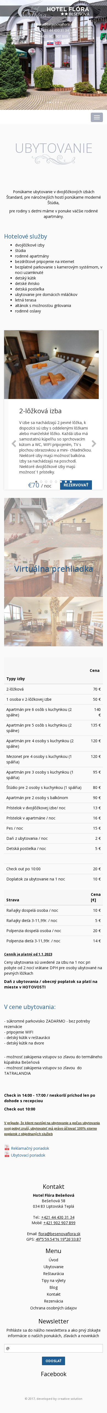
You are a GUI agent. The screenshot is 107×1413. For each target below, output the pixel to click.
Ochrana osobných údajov (53, 1308)
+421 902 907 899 (54, 36)
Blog (53, 1287)
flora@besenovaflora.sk (55, 24)
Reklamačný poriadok (30, 1148)
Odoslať (53, 1361)
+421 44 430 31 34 (55, 30)
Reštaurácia (53, 1273)
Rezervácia (53, 1301)
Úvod (53, 1259)
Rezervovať (76, 484)
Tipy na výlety (53, 1280)
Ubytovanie (54, 1266)
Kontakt (54, 1294)
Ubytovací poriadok (28, 1155)
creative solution (70, 1399)
